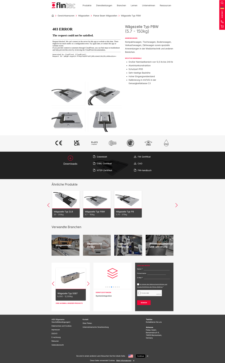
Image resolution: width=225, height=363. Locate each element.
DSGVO (54, 333)
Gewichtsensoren (66, 15)
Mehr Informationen (123, 360)
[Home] (53, 15)
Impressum (56, 330)
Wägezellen (83, 15)
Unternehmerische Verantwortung (96, 327)
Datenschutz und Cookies (61, 326)
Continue (140, 356)
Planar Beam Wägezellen (105, 15)
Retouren (55, 341)
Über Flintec (87, 323)
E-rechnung (56, 337)
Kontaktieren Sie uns (154, 322)
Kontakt (85, 319)
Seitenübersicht (58, 345)
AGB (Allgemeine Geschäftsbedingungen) (61, 320)
